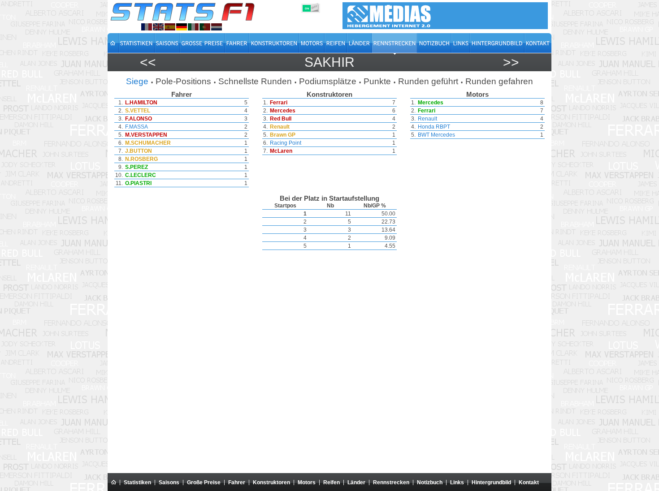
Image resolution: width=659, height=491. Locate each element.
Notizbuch (429, 482)
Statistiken (137, 482)
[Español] (170, 26)
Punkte (377, 81)
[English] (158, 26)
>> (511, 62)
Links (457, 482)
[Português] (204, 26)
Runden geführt (428, 81)
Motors (307, 482)
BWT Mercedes (436, 135)
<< (148, 62)
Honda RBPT (434, 127)
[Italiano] (193, 26)
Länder (356, 482)
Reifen (331, 482)
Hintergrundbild (491, 482)
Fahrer (236, 482)
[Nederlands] (216, 26)
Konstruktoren (271, 482)
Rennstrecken (391, 482)
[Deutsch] (181, 26)
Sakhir (329, 62)
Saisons (169, 482)
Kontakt (529, 482)
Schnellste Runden (255, 81)
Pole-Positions (183, 81)
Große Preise (204, 482)
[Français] (146, 26)
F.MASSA (136, 127)
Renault (427, 119)
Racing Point (285, 143)
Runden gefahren (499, 81)
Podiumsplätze (327, 81)
